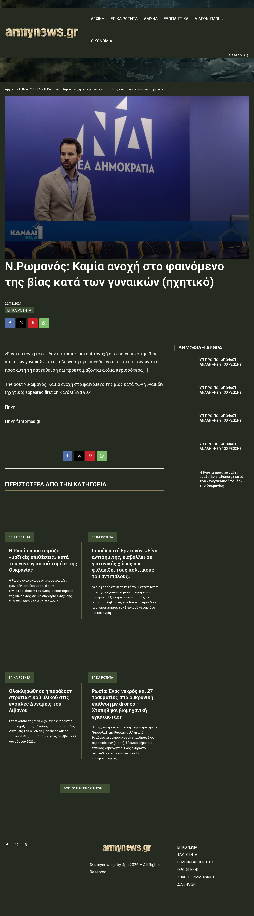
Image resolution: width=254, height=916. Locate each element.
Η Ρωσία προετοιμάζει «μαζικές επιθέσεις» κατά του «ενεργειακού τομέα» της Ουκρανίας (43, 560)
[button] (239, 55)
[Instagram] (16, 844)
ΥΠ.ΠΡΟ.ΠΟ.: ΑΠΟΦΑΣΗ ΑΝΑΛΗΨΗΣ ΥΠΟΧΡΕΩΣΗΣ (221, 390)
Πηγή (10, 407)
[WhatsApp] (44, 323)
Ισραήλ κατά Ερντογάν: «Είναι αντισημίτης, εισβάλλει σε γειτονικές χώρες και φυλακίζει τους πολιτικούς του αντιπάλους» (125, 563)
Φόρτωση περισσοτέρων (83, 788)
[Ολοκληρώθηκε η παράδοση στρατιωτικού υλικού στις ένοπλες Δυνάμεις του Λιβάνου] (43, 660)
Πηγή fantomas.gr (22, 421)
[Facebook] (10, 323)
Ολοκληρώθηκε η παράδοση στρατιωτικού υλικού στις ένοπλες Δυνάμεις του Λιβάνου (41, 700)
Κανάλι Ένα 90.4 (75, 392)
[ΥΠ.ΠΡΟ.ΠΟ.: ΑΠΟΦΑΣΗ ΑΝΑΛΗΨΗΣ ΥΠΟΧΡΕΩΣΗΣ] (185, 365)
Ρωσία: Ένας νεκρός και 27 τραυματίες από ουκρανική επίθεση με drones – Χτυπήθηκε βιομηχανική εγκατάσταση (122, 704)
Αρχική (10, 89)
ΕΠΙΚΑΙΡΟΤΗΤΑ (30, 89)
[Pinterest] (33, 323)
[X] (21, 323)
